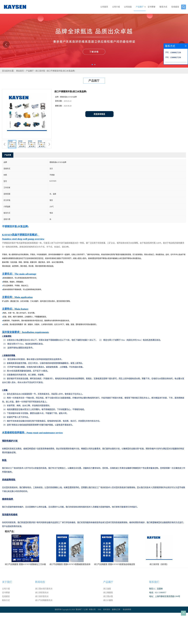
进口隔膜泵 (108, 593)
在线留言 (175, 7)
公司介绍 (116, 7)
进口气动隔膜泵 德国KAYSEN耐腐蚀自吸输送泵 (114, 564)
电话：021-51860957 (157, 593)
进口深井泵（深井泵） (159, 564)
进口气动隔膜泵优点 (43, 600)
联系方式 (163, 7)
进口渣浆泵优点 (42, 593)
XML (99, 610)
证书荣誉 (151, 7)
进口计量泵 (108, 600)
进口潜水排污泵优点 (43, 589)
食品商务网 (127, 610)
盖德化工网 (116, 610)
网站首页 (20, 71)
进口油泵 (107, 589)
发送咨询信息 (99, 114)
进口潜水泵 (108, 596)
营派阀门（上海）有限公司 (86, 610)
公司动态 (128, 7)
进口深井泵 (40, 71)
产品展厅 (140, 7)
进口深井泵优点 (42, 596)
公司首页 (104, 7)
